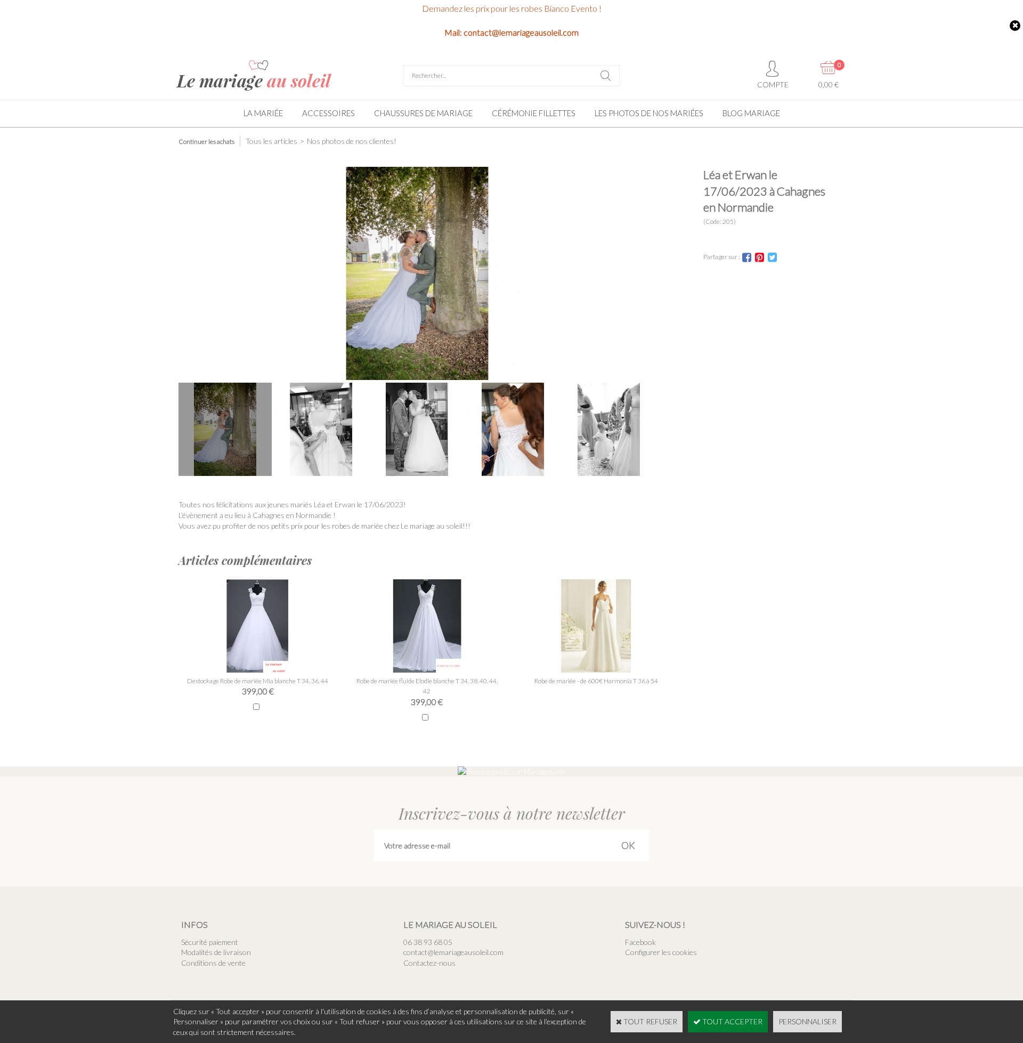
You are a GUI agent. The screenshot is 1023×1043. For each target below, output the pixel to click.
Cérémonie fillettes (533, 113)
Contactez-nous (429, 962)
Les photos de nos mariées (649, 113)
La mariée (263, 113)
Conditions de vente (213, 962)
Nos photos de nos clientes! (351, 140)
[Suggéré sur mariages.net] (511, 771)
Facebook (640, 942)
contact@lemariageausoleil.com (453, 952)
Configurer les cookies (661, 952)
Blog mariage (751, 113)
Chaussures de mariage (423, 113)
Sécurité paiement (209, 942)
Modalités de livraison (216, 952)
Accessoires (328, 113)
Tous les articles (271, 140)
